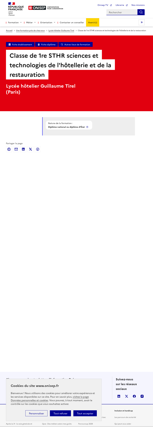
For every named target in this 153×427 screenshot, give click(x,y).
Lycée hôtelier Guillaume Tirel (61, 30)
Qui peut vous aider (122, 423)
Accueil (9, 30)
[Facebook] (38, 149)
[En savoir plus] (87, 127)
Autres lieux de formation (77, 44)
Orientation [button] (46, 22)
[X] (30, 149)
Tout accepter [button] (85, 413)
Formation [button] (13, 22)
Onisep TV (103, 4)
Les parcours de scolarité (125, 417)
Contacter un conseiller (72, 22)
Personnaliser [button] (36, 413)
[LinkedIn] (23, 149)
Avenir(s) (92, 22)
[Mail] (16, 149)
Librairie (120, 4)
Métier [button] (29, 22)
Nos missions (138, 4)
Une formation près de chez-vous (30, 30)
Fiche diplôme (48, 44)
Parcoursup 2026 (85, 423)
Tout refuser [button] (60, 413)
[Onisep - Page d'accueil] (37, 8)
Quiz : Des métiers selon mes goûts (57, 423)
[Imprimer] (9, 149)
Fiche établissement (22, 44)
